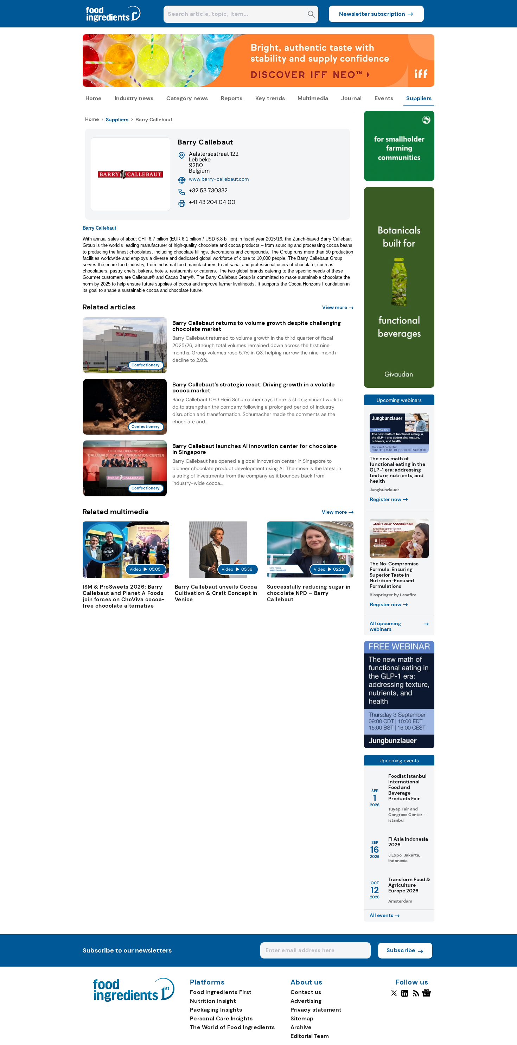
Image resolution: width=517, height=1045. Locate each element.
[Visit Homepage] (114, 25)
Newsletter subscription (372, 14)
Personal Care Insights (221, 1018)
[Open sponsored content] (258, 85)
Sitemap (302, 1018)
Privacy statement (316, 1009)
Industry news (134, 98)
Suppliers (419, 98)
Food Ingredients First (221, 992)
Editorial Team (310, 1036)
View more (334, 307)
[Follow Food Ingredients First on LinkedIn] (405, 996)
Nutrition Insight (213, 1001)
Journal (351, 98)
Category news (187, 98)
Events (384, 98)
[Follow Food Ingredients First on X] (394, 996)
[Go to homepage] (133, 999)
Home (93, 98)
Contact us (306, 992)
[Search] (311, 15)
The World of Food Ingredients (232, 1027)
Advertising (306, 1001)
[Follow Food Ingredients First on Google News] (427, 996)
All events (381, 915)
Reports (231, 98)
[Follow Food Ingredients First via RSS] (415, 996)
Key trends (270, 98)
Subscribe (401, 950)
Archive (301, 1027)
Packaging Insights (216, 1009)
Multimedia (313, 98)
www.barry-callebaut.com (219, 179)
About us (307, 982)
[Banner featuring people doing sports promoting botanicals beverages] (399, 386)
